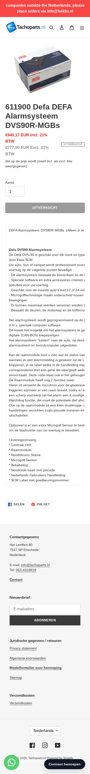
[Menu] (82, 27)
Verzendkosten (21, 703)
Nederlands (44, 731)
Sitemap (16, 677)
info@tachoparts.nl (35, 565)
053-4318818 (26, 570)
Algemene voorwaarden (28, 658)
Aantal (9, 182)
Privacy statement (23, 648)
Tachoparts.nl (37, 758)
